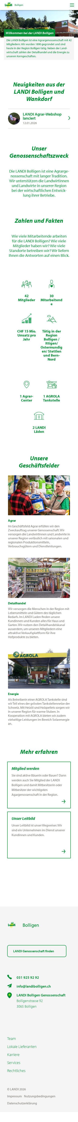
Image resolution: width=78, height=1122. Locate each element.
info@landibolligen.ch (34, 986)
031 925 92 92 (28, 977)
